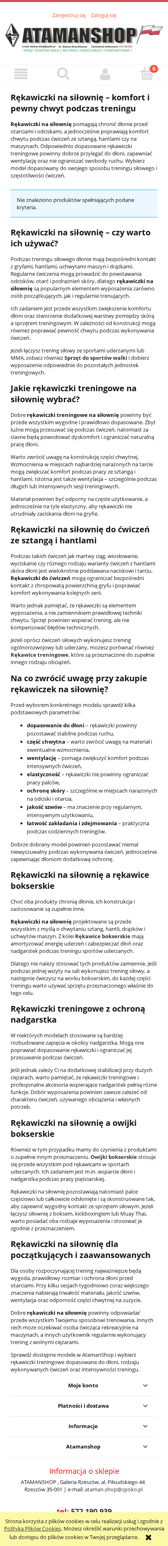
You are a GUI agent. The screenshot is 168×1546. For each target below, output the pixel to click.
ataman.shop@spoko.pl (114, 1489)
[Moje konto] (105, 74)
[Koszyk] (147, 74)
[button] (21, 74)
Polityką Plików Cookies (32, 1528)
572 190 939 (91, 1511)
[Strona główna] (84, 36)
